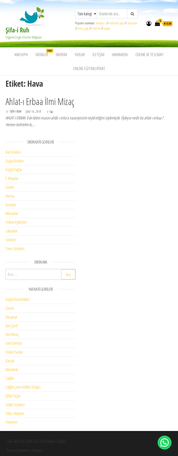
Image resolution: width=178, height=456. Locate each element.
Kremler (11, 204)
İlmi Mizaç (12, 334)
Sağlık (9, 378)
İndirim (61, 54)
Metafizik (12, 369)
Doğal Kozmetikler (18, 299)
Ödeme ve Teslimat (149, 54)
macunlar (132, 23)
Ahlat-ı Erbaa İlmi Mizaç (40, 101)
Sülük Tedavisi (15, 404)
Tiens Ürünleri (15, 248)
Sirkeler (11, 239)
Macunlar (12, 213)
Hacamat (11, 317)
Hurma (10, 196)
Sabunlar (12, 231)
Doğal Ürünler (15, 161)
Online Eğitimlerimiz (89, 68)
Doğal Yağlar (14, 169)
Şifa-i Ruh (17, 30)
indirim (96, 28)
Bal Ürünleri (13, 152)
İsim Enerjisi (14, 343)
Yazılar (80, 54)
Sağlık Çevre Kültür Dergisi (23, 387)
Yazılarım (11, 422)
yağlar (107, 28)
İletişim (98, 54)
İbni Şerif (12, 325)
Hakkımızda (120, 54)
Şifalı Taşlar (13, 396)
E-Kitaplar (12, 178)
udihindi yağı (116, 23)
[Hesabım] (148, 23)
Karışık (10, 361)
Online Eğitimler (16, 222)
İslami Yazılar (14, 352)
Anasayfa (21, 54)
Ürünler (43, 53)
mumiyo (101, 23)
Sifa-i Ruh (16, 111)
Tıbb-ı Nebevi (15, 413)
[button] (165, 443)
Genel (10, 187)
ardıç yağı (83, 28)
